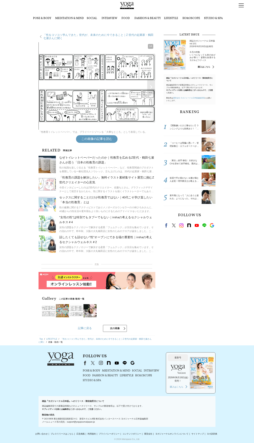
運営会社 (148, 434)
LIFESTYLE (171, 18)
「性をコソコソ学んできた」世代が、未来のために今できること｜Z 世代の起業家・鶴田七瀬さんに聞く (98, 36)
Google (212, 225)
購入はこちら (204, 67)
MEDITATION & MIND (69, 18)
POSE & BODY (42, 18)
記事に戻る (85, 328)
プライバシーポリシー (109, 434)
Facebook (166, 225)
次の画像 (115, 328)
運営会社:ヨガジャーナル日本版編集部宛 (189, 98)
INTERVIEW (109, 18)
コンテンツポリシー (132, 434)
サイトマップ (197, 434)
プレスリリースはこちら (62, 434)
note (189, 225)
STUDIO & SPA (213, 18)
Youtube (196, 225)
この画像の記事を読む (96, 139)
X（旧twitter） (174, 225)
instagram (181, 225)
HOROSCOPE (191, 18)
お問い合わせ (41, 434)
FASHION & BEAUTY (147, 18)
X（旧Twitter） (93, 363)
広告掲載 (80, 434)
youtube (116, 363)
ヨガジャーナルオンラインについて (172, 434)
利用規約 (92, 434)
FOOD (125, 18)
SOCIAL (92, 18)
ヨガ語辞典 (212, 434)
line (204, 225)
